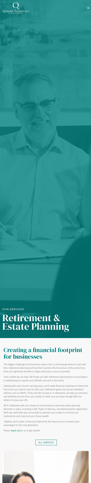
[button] (88, 8)
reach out (16, 430)
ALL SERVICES (46, 442)
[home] (15, 7)
